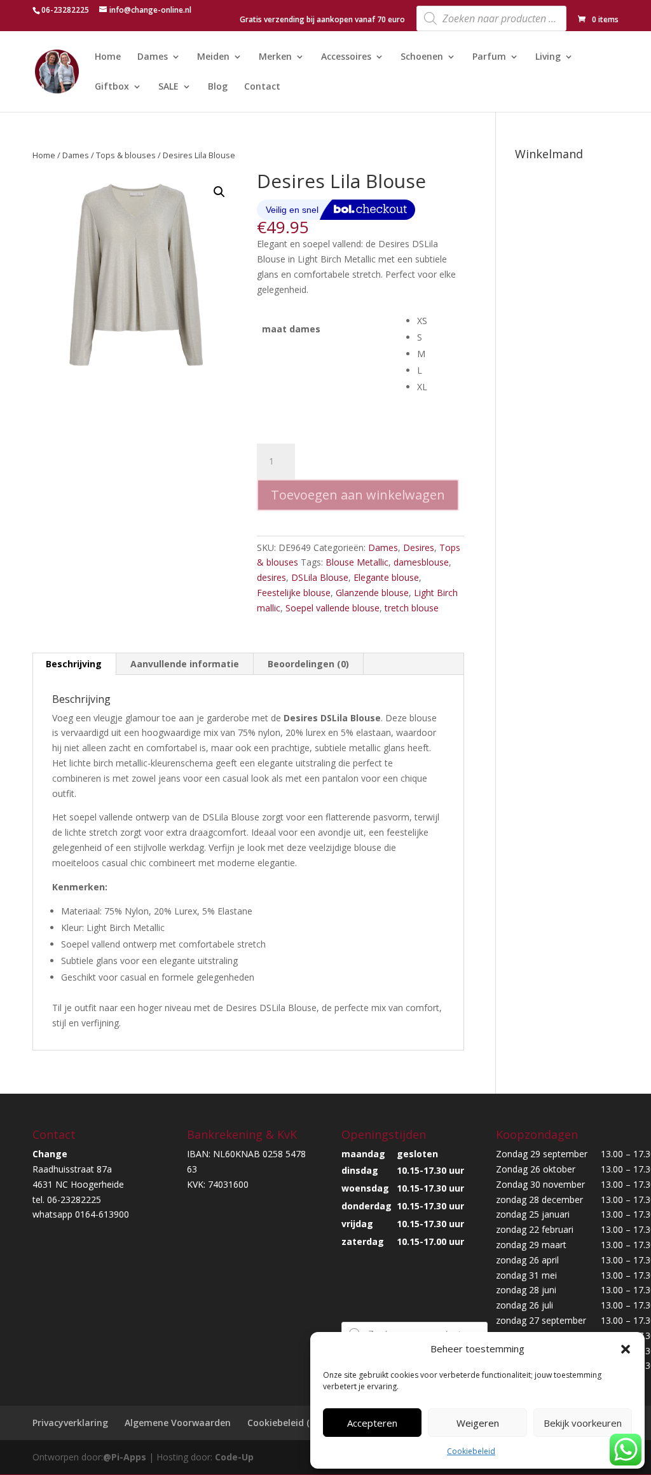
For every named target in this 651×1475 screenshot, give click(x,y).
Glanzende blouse (372, 593)
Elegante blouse (386, 577)
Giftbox (112, 87)
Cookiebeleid (471, 1451)
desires (271, 577)
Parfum (489, 57)
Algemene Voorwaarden (178, 1423)
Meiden (213, 57)
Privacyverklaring (70, 1423)
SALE (168, 87)
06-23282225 (65, 9)
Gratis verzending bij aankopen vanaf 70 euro (322, 20)
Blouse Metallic (357, 562)
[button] (625, 1349)
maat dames (291, 329)
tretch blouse (412, 608)
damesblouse (421, 562)
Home (108, 57)
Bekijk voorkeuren (583, 1423)
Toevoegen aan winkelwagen (358, 494)
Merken (275, 57)
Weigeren (477, 1423)
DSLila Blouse (319, 577)
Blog (218, 87)
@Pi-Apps (124, 1457)
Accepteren (372, 1423)
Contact (262, 87)
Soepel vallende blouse (332, 608)
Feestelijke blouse (294, 593)
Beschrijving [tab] (74, 664)
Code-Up (234, 1457)
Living (548, 57)
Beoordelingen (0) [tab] (308, 664)
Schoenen (422, 57)
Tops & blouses (126, 155)
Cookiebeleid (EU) (285, 1423)
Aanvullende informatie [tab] (184, 664)
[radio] (440, 321)
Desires (418, 547)
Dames (152, 57)
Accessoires (346, 57)
